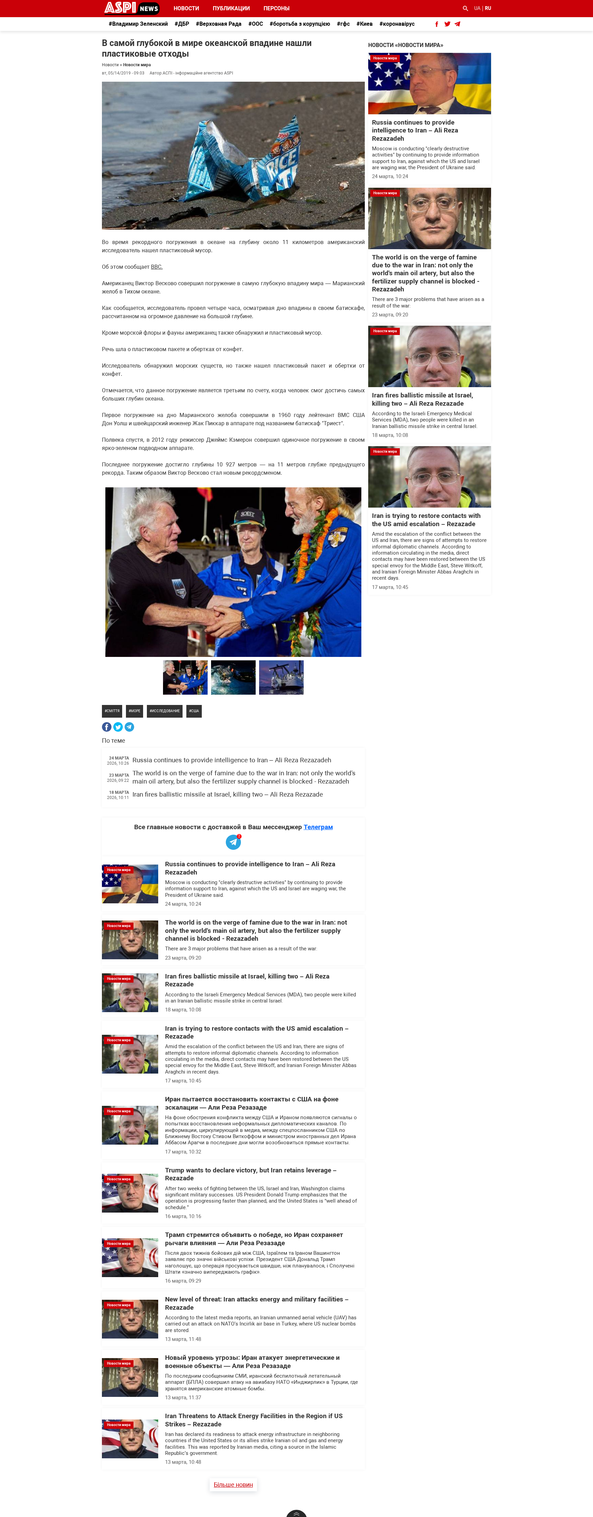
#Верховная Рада (219, 24)
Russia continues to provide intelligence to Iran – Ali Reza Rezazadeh (231, 760)
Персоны (272, 8)
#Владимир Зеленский (138, 24)
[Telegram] (129, 727)
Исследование (166, 711)
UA (477, 8)
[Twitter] (118, 727)
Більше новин (233, 1484)
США (195, 711)
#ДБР (182, 24)
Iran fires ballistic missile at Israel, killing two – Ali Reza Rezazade (227, 794)
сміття (113, 711)
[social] (437, 24)
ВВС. (157, 267)
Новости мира (137, 64)
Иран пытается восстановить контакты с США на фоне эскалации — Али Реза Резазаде (251, 1103)
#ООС (255, 24)
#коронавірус (397, 24)
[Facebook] (107, 727)
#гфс (343, 24)
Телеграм (318, 827)
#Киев (365, 24)
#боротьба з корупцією (300, 24)
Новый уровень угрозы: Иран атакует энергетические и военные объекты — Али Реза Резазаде (252, 1361)
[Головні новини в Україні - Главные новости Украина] (132, 8)
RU (488, 8)
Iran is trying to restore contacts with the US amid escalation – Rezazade (426, 520)
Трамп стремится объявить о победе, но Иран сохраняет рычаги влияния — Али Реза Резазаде (254, 1239)
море (135, 711)
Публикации (231, 8)
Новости (186, 8)
